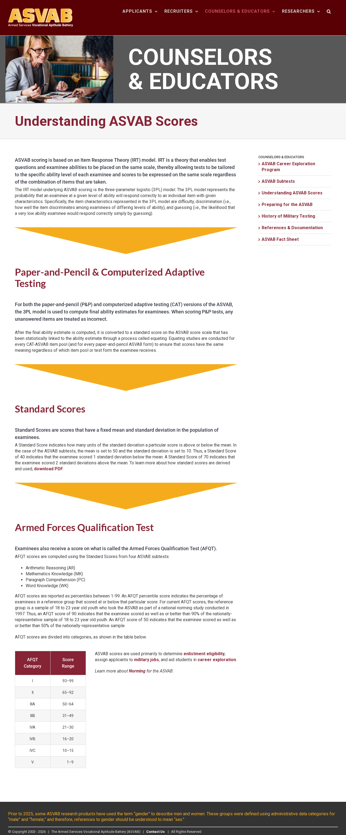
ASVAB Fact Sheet (280, 239)
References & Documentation (292, 227)
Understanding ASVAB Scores (292, 192)
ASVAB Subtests (278, 181)
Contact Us (155, 832)
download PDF (48, 468)
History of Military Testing (288, 216)
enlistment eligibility (204, 653)
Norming (137, 671)
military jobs (146, 659)
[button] (329, 11)
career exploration (217, 659)
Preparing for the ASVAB (287, 204)
